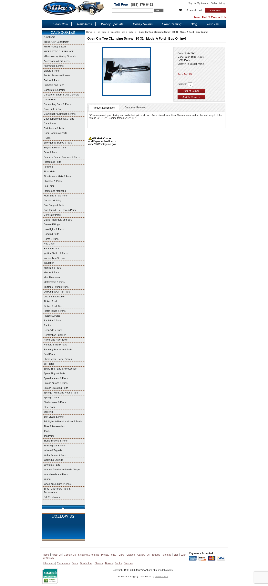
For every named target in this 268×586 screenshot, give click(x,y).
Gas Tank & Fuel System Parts (60, 210)
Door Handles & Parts (55, 133)
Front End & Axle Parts (55, 195)
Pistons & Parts (52, 315)
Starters (99, 563)
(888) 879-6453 (142, 4)
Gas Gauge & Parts (54, 205)
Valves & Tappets (53, 450)
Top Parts (49, 436)
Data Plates (50, 123)
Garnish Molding (52, 200)
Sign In (192, 3)
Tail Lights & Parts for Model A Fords (63, 421)
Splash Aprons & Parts (55, 383)
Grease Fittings (52, 224)
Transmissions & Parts (55, 440)
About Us (57, 554)
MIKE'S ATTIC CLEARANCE (59, 51)
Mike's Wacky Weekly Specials (60, 56)
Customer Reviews (135, 107)
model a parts (165, 570)
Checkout (215, 10)
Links (121, 554)
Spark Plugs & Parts (54, 373)
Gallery (141, 554)
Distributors (86, 563)
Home (46, 554)
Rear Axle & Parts (53, 330)
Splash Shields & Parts (56, 388)
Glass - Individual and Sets (58, 219)
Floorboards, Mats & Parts (57, 176)
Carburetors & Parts (54, 90)
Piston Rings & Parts (55, 311)
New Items (84, 24)
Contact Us (70, 554)
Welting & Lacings (53, 460)
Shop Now (60, 24)
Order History (218, 3)
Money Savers (143, 24)
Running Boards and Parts (58, 349)
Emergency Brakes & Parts (58, 142)
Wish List (212, 24)
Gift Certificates (52, 497)
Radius (47, 325)
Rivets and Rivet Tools (55, 339)
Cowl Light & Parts (53, 109)
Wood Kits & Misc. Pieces (57, 484)
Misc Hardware (52, 277)
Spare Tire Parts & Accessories (60, 368)
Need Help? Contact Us (210, 17)
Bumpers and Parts (54, 85)
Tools (46, 431)
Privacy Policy (108, 554)
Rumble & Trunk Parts (55, 344)
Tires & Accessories (54, 426)
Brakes (109, 563)
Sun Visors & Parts (54, 416)
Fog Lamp (49, 186)
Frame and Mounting (55, 191)
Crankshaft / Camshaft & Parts (60, 114)
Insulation (49, 263)
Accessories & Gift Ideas (56, 61)
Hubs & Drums (51, 248)
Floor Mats (49, 171)
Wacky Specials (112, 24)
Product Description (104, 107)
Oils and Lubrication (54, 296)
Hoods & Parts (51, 234)
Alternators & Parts (54, 66)
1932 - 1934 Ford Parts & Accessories (57, 490)
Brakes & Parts (51, 80)
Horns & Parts (51, 239)
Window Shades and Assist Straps (62, 469)
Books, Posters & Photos (57, 75)
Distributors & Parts (54, 128)
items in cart (194, 10)
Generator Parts (52, 215)
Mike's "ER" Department (56, 42)
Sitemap (166, 554)
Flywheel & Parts (53, 181)
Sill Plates (49, 364)
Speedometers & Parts (56, 378)
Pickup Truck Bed (53, 306)
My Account (203, 3)
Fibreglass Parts (52, 162)
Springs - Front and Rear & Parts (61, 392)
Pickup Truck (50, 301)
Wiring (47, 479)
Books (118, 563)
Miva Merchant (161, 576)
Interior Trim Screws (54, 258)
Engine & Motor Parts (55, 147)
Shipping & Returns (88, 554)
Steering (48, 412)
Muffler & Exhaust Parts (56, 287)
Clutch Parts (50, 99)
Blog (194, 24)
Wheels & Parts (52, 464)
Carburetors (63, 563)
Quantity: (182, 84)
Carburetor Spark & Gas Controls (61, 94)
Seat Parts (49, 354)
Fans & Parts (50, 152)
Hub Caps (49, 243)
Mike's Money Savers (55, 46)
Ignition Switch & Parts (55, 253)
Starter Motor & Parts (55, 402)
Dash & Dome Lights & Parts (59, 118)
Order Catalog (171, 24)
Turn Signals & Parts (55, 445)
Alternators (49, 563)
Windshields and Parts (56, 474)
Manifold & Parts (52, 267)
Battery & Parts (51, 70)
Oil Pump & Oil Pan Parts (57, 291)
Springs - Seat (51, 397)
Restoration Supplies (55, 335)
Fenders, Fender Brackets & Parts (61, 157)
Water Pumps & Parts (55, 455)
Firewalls (48, 166)
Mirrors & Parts (51, 272)
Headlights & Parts (54, 229)
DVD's (47, 138)
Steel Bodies (50, 407)
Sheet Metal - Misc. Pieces (58, 359)
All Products (153, 554)
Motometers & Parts (54, 282)
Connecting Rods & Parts (57, 104)
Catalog (131, 554)
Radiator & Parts (52, 320)
